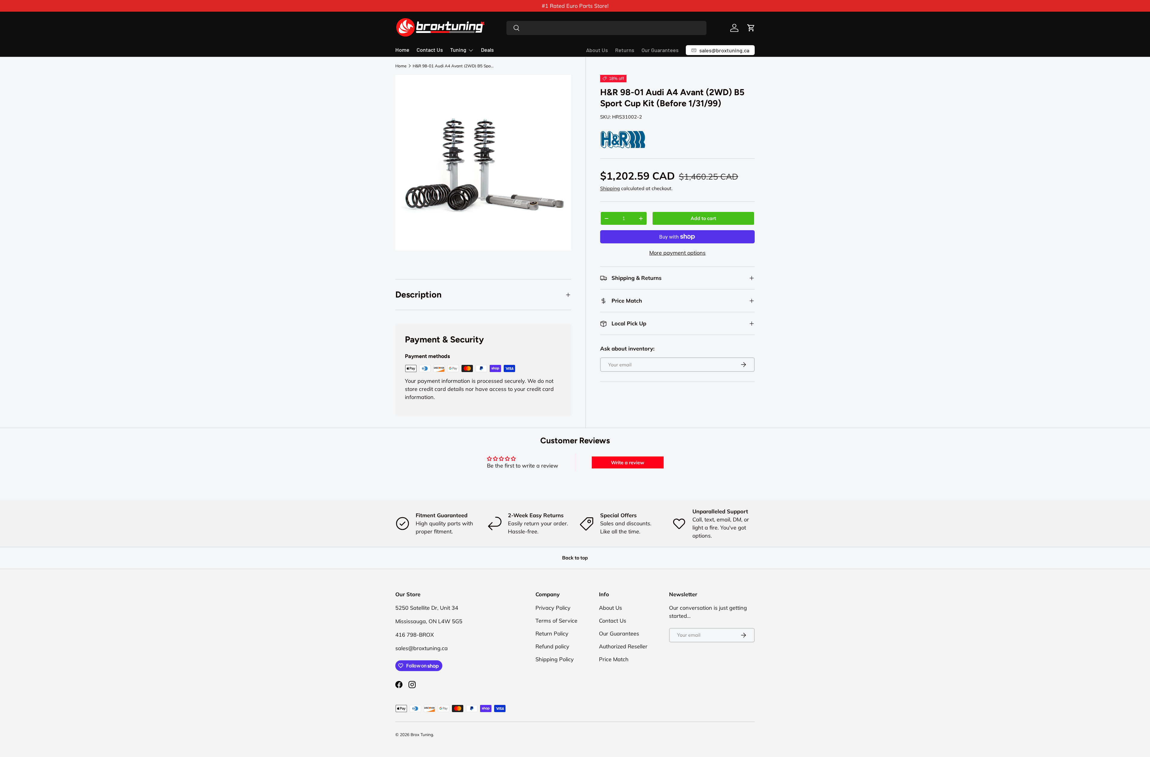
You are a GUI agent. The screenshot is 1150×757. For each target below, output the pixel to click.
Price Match (614, 659)
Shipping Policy (554, 659)
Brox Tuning (422, 734)
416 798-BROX (414, 634)
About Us (597, 50)
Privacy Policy (553, 607)
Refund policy (552, 646)
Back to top (575, 558)
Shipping (610, 188)
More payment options (677, 252)
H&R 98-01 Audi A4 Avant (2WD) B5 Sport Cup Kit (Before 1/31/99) (453, 66)
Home (402, 49)
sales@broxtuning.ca (421, 648)
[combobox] (606, 28)
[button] (751, 27)
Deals (487, 49)
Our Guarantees (660, 50)
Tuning (458, 49)
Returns (624, 50)
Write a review (627, 462)
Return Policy (551, 633)
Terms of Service (556, 620)
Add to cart (703, 218)
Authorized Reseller (623, 646)
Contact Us (430, 49)
